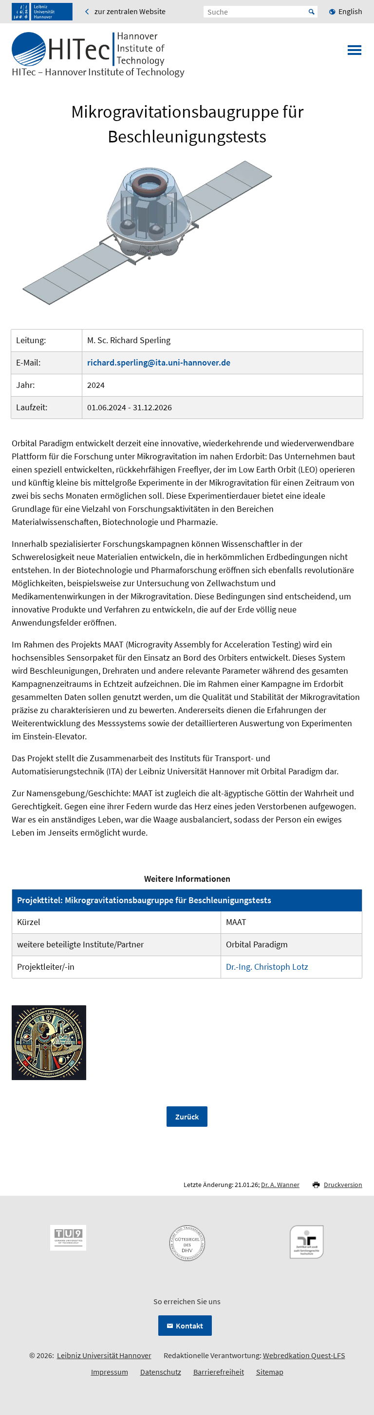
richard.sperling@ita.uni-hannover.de (158, 362)
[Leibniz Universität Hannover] (42, 11)
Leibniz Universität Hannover (104, 1355)
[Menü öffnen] (354, 53)
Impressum (109, 1372)
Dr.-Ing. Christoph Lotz (267, 966)
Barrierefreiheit (218, 1372)
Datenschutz (160, 1372)
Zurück (187, 1116)
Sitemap (269, 1372)
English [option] (350, 11)
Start (312, 11)
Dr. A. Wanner (280, 1184)
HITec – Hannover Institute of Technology (98, 72)
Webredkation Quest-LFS (304, 1355)
